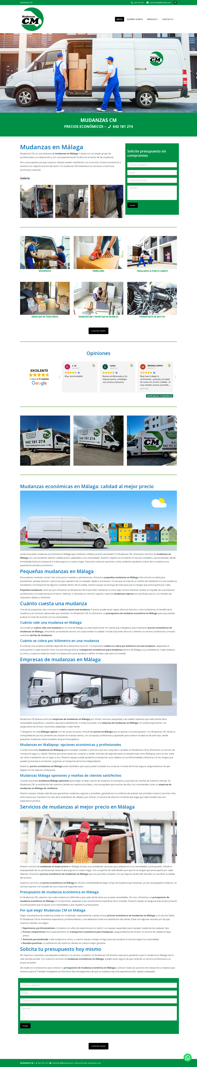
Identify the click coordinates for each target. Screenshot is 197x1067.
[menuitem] (119, 19)
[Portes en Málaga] (152, 441)
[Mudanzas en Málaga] (98, 441)
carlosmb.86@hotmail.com (160, 2)
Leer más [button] (107, 388)
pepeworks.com (94, 1063)
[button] (175, 377)
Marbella (66, 971)
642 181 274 (139, 2)
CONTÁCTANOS (98, 331)
